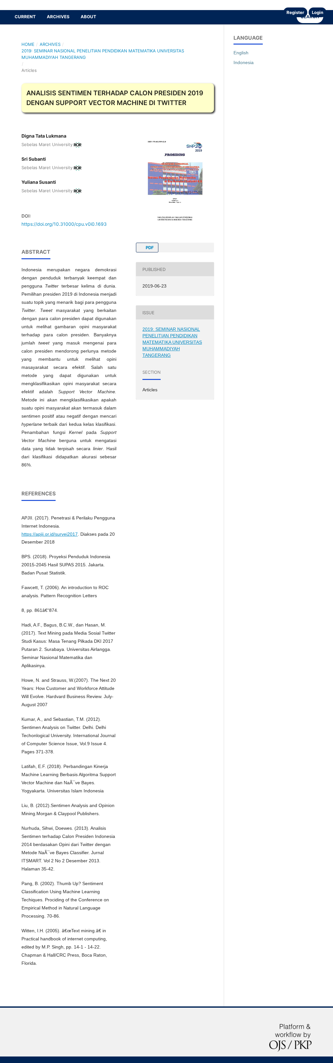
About (88, 16)
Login (317, 12)
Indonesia (243, 62)
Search (310, 16)
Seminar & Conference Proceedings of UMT (70, 4)
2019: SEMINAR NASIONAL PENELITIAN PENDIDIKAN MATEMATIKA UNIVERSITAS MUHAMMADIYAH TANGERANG (102, 54)
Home (27, 44)
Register (295, 12)
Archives (58, 16)
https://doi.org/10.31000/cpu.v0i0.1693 (64, 224)
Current (25, 16)
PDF (149, 247)
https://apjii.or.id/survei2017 (49, 534)
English (240, 52)
